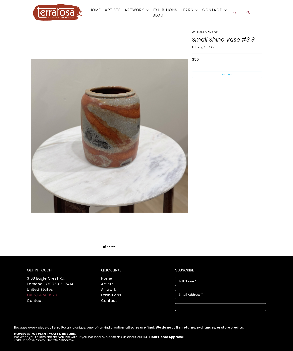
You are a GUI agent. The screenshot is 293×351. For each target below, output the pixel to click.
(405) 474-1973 (42, 295)
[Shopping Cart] (234, 12)
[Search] (248, 12)
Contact (35, 300)
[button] (137, 10)
